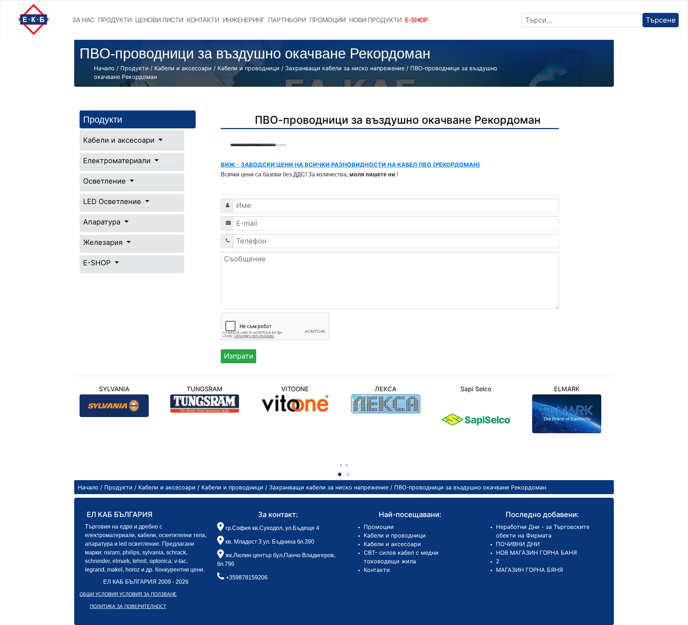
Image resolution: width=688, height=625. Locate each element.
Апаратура (103, 222)
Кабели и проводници (395, 535)
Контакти (203, 20)
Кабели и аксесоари (120, 140)
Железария (104, 242)
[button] (339, 474)
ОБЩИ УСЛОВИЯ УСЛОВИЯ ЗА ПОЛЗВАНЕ (128, 594)
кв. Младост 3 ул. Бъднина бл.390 (269, 542)
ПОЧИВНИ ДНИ (518, 544)
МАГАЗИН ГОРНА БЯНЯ (529, 569)
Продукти (115, 20)
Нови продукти (375, 20)
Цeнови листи (159, 20)
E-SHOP (98, 263)
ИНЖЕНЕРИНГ (243, 20)
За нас (83, 20)
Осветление (105, 181)
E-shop (416, 20)
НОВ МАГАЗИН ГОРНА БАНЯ (536, 552)
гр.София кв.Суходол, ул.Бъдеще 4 (271, 528)
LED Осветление (113, 201)
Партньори (287, 20)
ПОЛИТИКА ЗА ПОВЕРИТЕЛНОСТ (128, 606)
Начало (104, 68)
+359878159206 (247, 577)
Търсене (661, 20)
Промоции (327, 20)
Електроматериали (118, 160)
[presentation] (341, 464)
